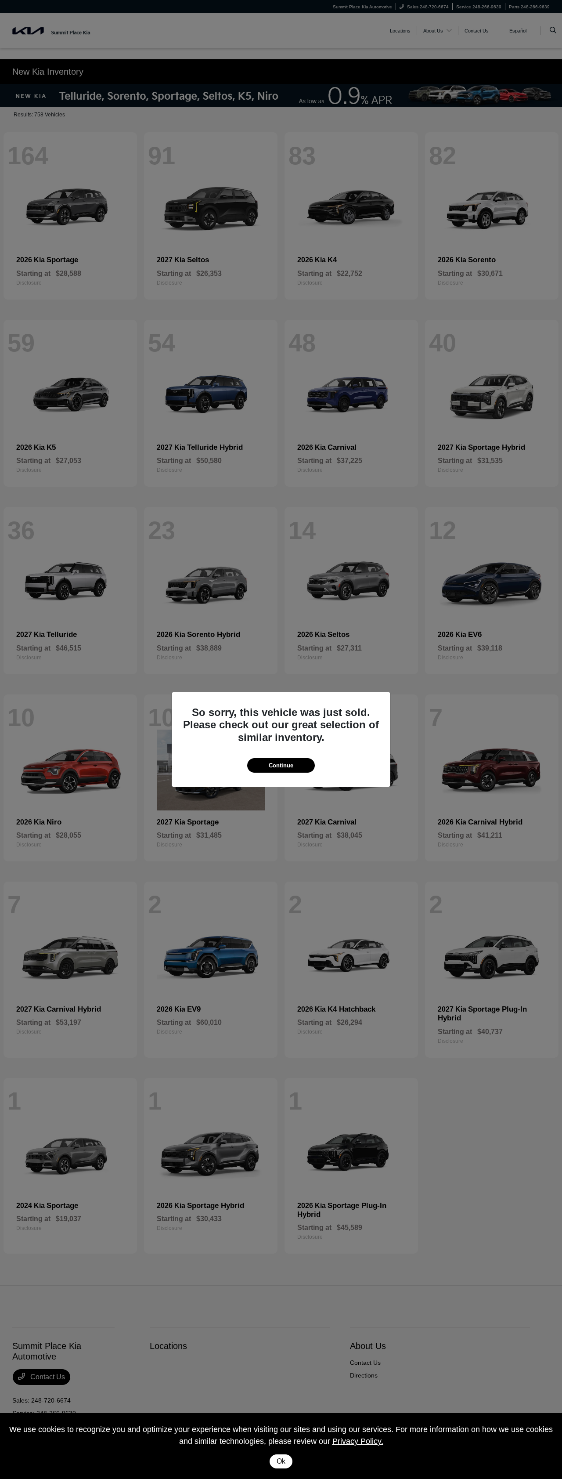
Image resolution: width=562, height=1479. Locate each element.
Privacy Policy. (357, 1441)
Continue (281, 765)
